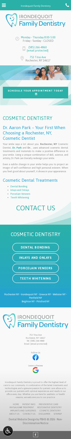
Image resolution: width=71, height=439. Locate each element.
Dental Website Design (22, 419)
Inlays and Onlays (19, 190)
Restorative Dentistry (49, 407)
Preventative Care (48, 404)
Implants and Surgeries (23, 410)
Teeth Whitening (19, 197)
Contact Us (29, 414)
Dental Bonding (18, 186)
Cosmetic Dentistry (50, 410)
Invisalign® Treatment (21, 407)
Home (16, 404)
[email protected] (37, 50)
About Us (14, 414)
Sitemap (58, 414)
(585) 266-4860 (37, 47)
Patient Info (28, 404)
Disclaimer (44, 414)
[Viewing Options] (8, 431)
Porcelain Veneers (20, 193)
